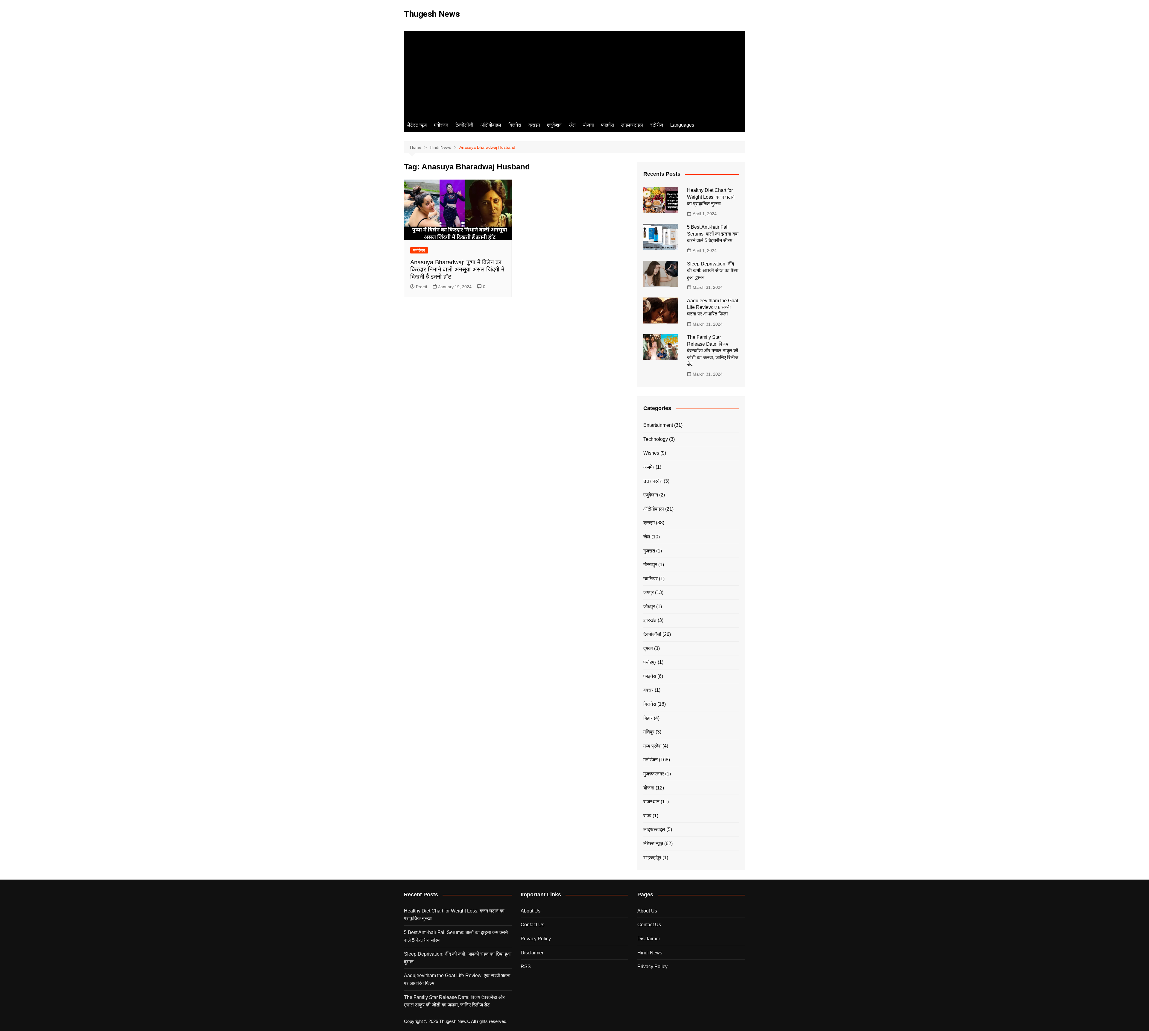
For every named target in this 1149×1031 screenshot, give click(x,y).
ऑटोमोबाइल (491, 124)
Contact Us (532, 924)
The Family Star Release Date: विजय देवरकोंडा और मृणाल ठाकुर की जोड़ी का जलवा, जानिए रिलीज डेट (712, 351)
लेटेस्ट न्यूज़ (417, 124)
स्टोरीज (656, 124)
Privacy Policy (536, 938)
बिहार (648, 718)
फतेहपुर (649, 662)
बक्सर (648, 690)
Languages (682, 124)
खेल (572, 124)
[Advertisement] (574, 73)
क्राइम (534, 124)
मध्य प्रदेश (652, 745)
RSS (526, 966)
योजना (588, 124)
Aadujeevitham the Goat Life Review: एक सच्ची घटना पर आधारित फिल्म (712, 307)
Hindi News (649, 952)
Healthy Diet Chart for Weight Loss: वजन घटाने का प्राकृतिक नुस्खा (711, 197)
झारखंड (649, 620)
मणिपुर (648, 731)
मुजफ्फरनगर (653, 773)
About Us (530, 910)
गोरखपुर (650, 564)
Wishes (651, 452)
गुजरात (649, 550)
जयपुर (648, 592)
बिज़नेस (514, 124)
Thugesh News (432, 14)
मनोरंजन (441, 124)
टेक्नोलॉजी (464, 124)
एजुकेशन (554, 124)
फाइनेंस (607, 124)
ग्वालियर (650, 578)
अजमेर (648, 467)
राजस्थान (651, 801)
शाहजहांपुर (652, 857)
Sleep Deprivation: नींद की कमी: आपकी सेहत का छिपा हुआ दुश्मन (712, 270)
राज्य (647, 815)
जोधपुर (649, 606)
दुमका (648, 648)
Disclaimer (532, 952)
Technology (655, 439)
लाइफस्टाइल (632, 124)
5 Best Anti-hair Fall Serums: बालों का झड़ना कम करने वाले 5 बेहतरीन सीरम (712, 233)
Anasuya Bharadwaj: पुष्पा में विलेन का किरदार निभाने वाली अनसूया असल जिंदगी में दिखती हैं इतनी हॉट (457, 269)
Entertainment (658, 425)
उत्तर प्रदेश (652, 481)
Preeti (421, 286)
